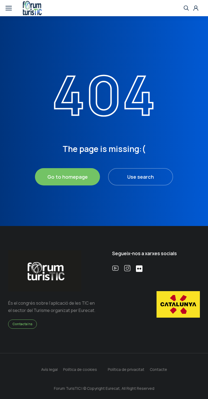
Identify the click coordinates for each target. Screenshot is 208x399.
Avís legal (49, 369)
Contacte (158, 369)
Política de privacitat (126, 369)
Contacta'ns (22, 324)
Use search (140, 177)
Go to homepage (67, 177)
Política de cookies (80, 369)
